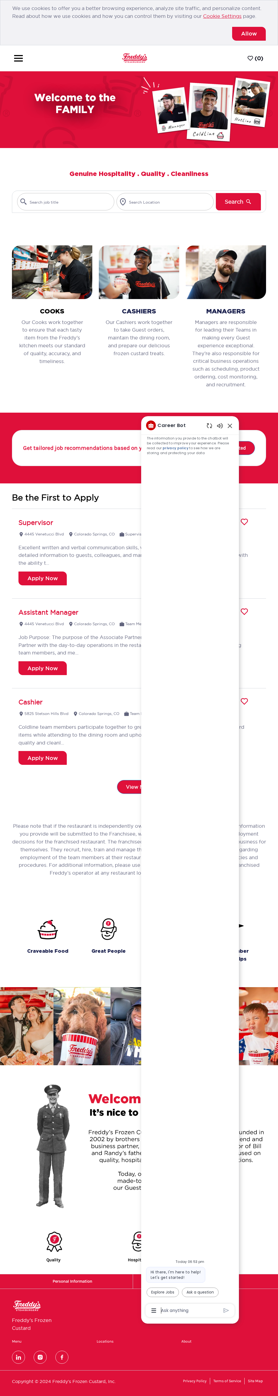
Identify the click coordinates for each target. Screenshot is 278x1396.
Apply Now (42, 578)
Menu (16, 1341)
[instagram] (40, 1357)
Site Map (255, 1381)
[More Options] (153, 1310)
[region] (190, 867)
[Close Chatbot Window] (229, 425)
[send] (226, 1310)
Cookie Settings (222, 16)
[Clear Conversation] (209, 425)
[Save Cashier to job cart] (244, 701)
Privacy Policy (195, 1381)
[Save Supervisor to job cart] (244, 522)
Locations (105, 1341)
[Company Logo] (134, 58)
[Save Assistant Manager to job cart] (244, 611)
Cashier (30, 701)
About (186, 1341)
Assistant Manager (48, 612)
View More (139, 787)
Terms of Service (227, 1381)
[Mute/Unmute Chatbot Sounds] (220, 425)
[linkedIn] (18, 1357)
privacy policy (176, 448)
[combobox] (65, 201)
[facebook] (61, 1357)
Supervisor (35, 522)
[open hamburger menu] (18, 58)
